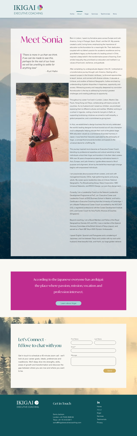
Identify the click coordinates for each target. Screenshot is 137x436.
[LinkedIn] (98, 402)
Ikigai (99, 413)
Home (99, 406)
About (99, 410)
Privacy (100, 422)
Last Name (98, 339)
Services (100, 416)
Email (73, 347)
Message (74, 355)
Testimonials (101, 419)
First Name (74, 339)
